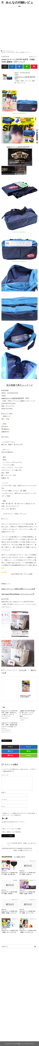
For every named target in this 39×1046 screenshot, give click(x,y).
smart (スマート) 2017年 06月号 (24, 77)
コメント (4, 775)
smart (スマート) (7, 740)
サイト (3, 806)
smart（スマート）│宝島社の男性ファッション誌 (17, 589)
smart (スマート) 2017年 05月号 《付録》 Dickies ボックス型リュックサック (9, 712)
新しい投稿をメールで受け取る (12, 832)
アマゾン (21, 670)
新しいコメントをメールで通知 (12, 828)
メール (4, 799)
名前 (3, 792)
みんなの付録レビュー (19, 4)
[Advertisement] (19, 29)
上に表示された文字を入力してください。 (13, 822)
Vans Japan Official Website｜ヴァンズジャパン (17, 594)
